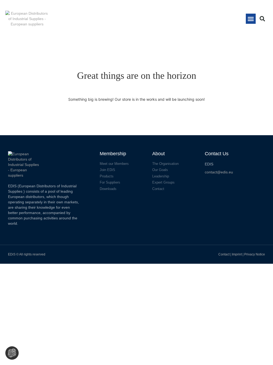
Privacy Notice (254, 254)
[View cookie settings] (12, 353)
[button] (251, 19)
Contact (224, 254)
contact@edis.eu (219, 172)
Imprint (237, 254)
